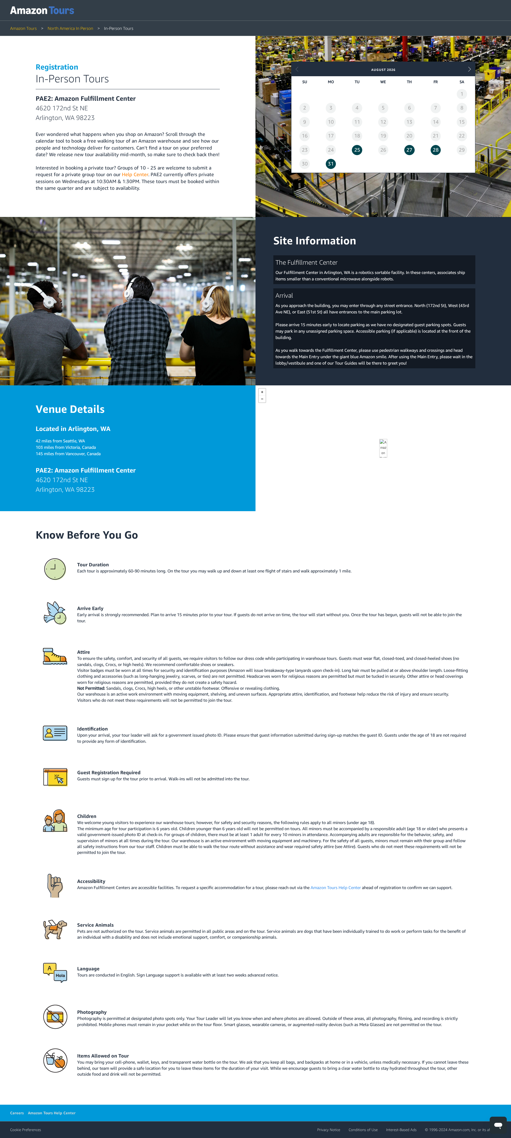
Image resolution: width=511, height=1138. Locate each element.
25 (357, 150)
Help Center (135, 174)
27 (409, 150)
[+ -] (383, 448)
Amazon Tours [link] (23, 28)
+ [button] (262, 392)
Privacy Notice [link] (328, 1130)
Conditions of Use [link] (363, 1130)
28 (436, 150)
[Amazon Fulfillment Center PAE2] (383, 448)
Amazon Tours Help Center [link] (52, 1113)
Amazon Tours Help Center (336, 887)
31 (331, 163)
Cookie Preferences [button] (25, 1130)
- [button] (262, 399)
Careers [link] (17, 1113)
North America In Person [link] (70, 28)
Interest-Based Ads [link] (401, 1130)
